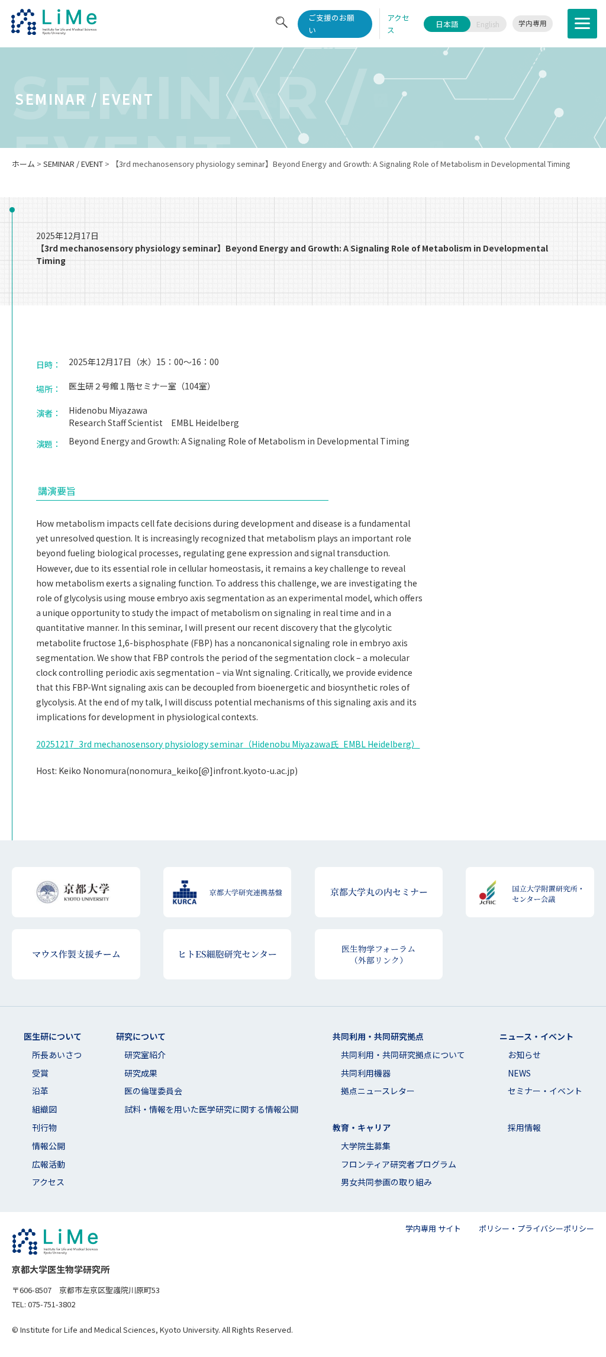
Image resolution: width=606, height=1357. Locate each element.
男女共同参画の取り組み (386, 1182)
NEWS (519, 1073)
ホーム (23, 163)
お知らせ (524, 1055)
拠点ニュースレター (378, 1091)
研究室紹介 (145, 1055)
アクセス (48, 1182)
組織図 (44, 1109)
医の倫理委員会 (153, 1091)
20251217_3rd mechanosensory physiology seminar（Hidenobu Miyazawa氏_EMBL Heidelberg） (228, 744)
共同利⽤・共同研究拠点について (403, 1055)
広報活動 (48, 1164)
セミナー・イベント (545, 1091)
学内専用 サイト (433, 1228)
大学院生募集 (366, 1146)
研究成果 (140, 1073)
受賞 (40, 1073)
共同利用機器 (366, 1073)
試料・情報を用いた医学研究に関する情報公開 (211, 1109)
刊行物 (44, 1127)
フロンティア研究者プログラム (398, 1164)
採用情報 (524, 1127)
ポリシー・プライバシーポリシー (536, 1228)
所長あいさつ (57, 1055)
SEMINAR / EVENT (73, 163)
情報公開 (48, 1146)
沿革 (40, 1091)
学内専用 (532, 23)
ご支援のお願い (331, 24)
